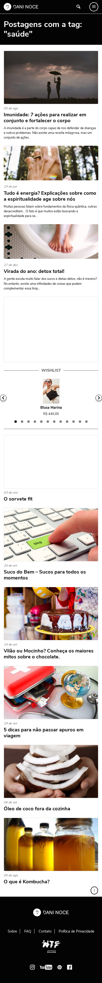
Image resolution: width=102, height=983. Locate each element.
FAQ (27, 931)
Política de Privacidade (76, 931)
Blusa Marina (51, 408)
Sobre (12, 931)
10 (73, 421)
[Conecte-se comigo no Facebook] (69, 967)
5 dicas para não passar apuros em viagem (43, 733)
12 (86, 421)
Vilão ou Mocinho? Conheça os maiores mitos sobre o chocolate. (49, 654)
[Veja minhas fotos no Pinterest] (59, 967)
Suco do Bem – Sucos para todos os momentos (45, 575)
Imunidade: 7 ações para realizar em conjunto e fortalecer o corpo (45, 118)
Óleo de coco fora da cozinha (37, 809)
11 (80, 421)
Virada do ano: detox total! (34, 271)
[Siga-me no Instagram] (32, 967)
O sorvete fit (18, 499)
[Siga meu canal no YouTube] (46, 967)
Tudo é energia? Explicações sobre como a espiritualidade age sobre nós (50, 196)
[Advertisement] (51, 329)
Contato (45, 931)
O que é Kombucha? (27, 882)
